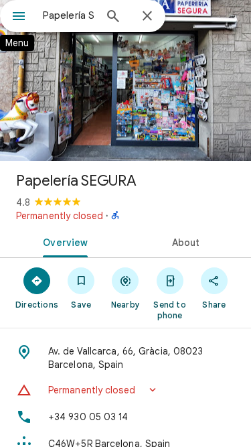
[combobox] (68, 15)
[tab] (63, 241)
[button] (125, 390)
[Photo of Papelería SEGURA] (125, 80)
